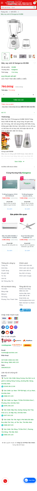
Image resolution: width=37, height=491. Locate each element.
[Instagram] (15, 327)
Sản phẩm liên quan (18, 214)
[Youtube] (11, 327)
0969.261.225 (8, 435)
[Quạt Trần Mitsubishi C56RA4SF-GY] (27, 226)
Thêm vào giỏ (18, 100)
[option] (18, 34)
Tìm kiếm (4, 289)
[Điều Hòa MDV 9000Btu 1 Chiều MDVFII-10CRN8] (9, 226)
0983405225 (6, 367)
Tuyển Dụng (5, 270)
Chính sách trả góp (25, 276)
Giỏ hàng (4, 296)
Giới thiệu (4, 268)
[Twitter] (7, 327)
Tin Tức (3, 276)
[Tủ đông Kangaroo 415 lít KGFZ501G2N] (9, 184)
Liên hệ (3, 278)
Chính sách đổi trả (25, 270)
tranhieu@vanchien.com (9, 352)
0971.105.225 (8, 415)
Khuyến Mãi (5, 273)
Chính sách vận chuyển (26, 268)
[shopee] (7, 332)
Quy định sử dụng (25, 273)
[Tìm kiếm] (34, 7)
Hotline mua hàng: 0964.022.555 (25, 290)
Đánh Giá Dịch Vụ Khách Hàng (27, 304)
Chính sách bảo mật (25, 265)
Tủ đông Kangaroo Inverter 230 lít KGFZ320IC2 (27, 195)
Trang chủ (4, 265)
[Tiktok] (3, 332)
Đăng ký (4, 294)
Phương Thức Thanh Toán (9, 299)
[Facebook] (3, 327)
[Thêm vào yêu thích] (35, 63)
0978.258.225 (8, 405)
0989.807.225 (8, 425)
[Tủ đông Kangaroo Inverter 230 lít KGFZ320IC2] (27, 184)
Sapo (22, 445)
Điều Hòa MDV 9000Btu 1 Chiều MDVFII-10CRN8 (10, 236)
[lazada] (11, 332)
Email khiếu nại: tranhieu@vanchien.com (27, 299)
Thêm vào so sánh (7, 104)
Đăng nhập (4, 291)
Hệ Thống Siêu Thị (7, 281)
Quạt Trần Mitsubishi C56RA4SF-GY (27, 236)
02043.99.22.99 (9, 386)
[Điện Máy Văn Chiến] (10, 3)
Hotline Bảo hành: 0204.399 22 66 (25, 294)
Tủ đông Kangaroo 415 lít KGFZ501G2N (9, 195)
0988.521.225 (8, 396)
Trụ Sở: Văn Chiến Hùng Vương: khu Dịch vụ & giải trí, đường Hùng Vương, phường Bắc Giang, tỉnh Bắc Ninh (18, 380)
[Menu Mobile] (2, 2)
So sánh (9, 209)
